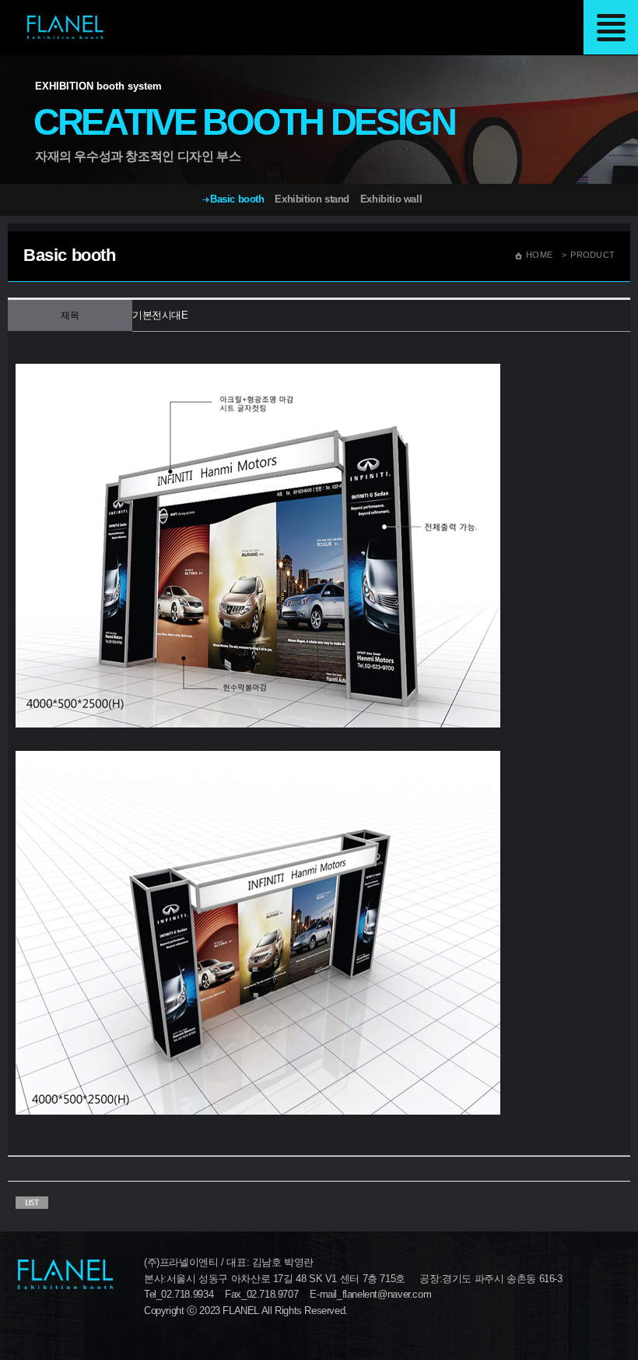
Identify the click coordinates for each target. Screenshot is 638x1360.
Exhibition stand (312, 199)
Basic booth (237, 199)
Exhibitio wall (391, 199)
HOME (539, 254)
